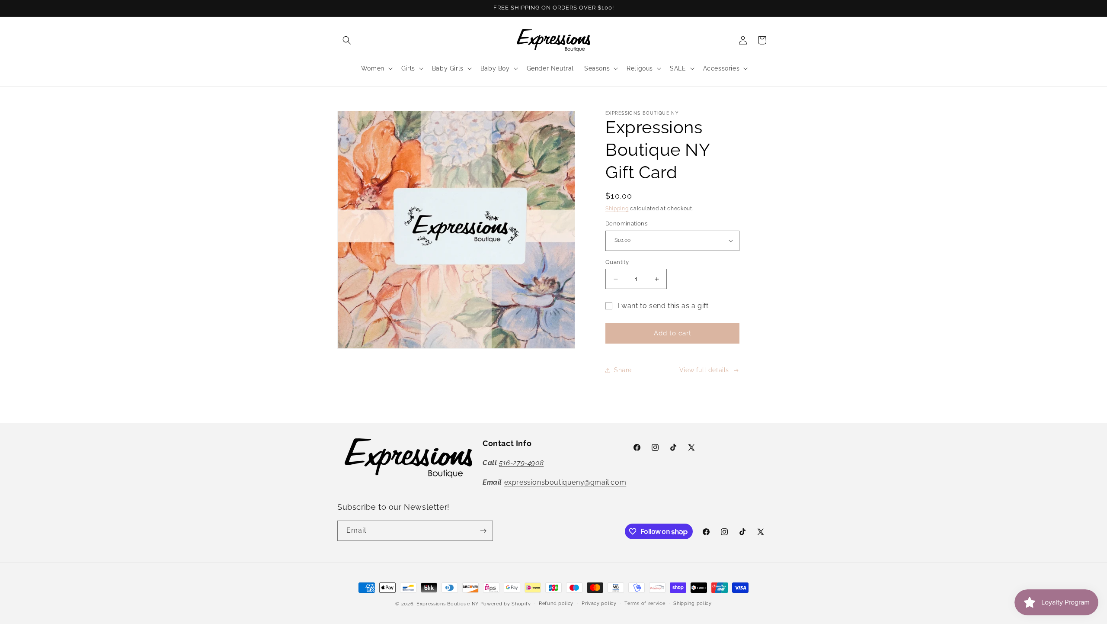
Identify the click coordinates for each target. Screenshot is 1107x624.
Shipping (617, 209)
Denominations (626, 223)
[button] (346, 40)
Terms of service (644, 603)
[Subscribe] (483, 531)
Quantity (617, 262)
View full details (704, 370)
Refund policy (556, 603)
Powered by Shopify (505, 604)
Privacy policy (599, 603)
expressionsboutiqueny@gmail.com (565, 482)
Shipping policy (692, 603)
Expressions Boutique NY (447, 604)
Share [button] (623, 370)
